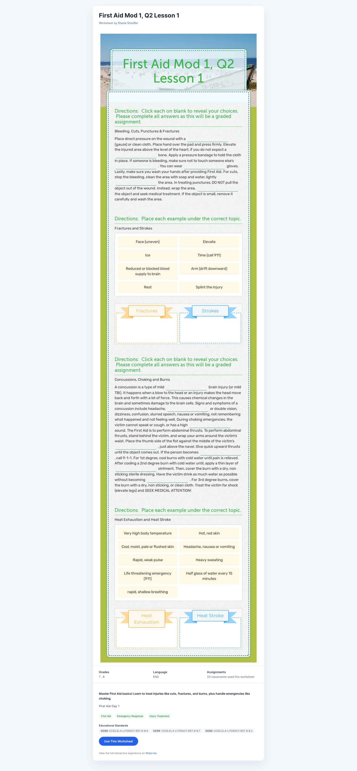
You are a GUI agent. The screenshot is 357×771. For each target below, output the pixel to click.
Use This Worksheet (118, 741)
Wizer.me (151, 753)
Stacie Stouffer (128, 23)
